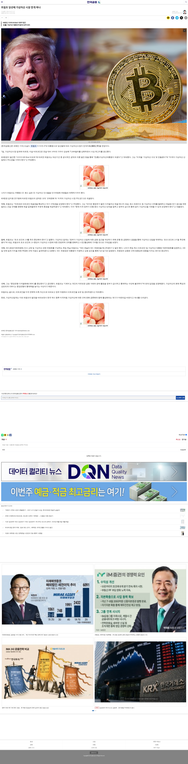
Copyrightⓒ (86, 755)
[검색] (186, 2)
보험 (94, 744)
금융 (31, 744)
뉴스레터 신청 (180, 397)
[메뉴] (2, 2)
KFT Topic (157, 747)
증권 (31, 741)
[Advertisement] (94, 351)
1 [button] (93, 710)
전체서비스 (94, 752)
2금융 (156, 744)
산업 (94, 741)
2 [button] (95, 710)
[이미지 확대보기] (184, 30)
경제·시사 (31, 747)
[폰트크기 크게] (6, 18)
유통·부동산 (156, 741)
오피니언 (94, 747)
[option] (94, 636)
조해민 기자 (17, 369)
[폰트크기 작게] (2, 18)
